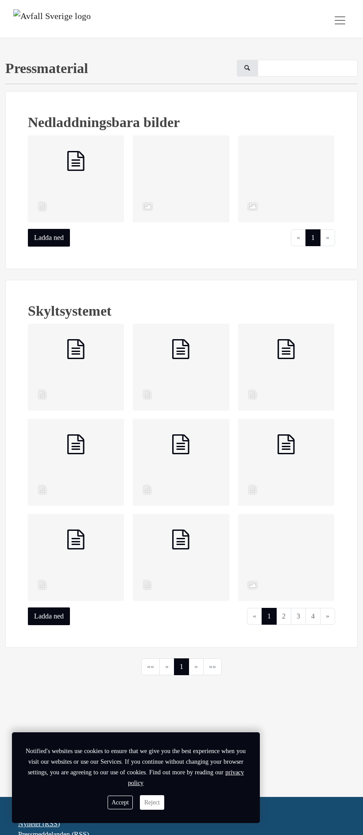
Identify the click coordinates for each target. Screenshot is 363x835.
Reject (152, 802)
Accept (120, 802)
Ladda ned (49, 237)
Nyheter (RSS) (39, 823)
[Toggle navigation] (340, 20)
